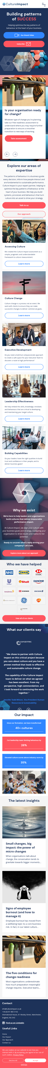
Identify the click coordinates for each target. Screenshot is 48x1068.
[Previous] (7, 154)
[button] (24, 205)
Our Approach (7, 1040)
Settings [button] (24, 1065)
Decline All (13, 1060)
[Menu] (44, 4)
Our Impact (6, 1037)
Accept (35, 1060)
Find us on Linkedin (15, 1023)
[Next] (15, 154)
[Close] (45, 1049)
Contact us (6, 1043)
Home (4, 1034)
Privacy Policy (18, 1055)
